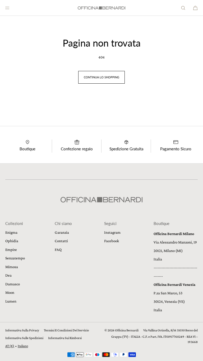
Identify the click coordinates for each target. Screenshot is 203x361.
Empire (11, 249)
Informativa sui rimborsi (65, 338)
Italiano (23, 346)
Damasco (12, 284)
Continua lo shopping (101, 77)
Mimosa (11, 267)
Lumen (10, 301)
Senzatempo (15, 258)
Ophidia (11, 241)
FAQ (58, 249)
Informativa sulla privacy (22, 330)
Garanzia (62, 232)
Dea (8, 275)
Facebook (111, 241)
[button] (183, 8)
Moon (9, 292)
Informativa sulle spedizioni (24, 338)
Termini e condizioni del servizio (66, 330)
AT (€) (9, 346)
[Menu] (11, 8)
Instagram (112, 232)
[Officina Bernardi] (101, 8)
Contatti (61, 241)
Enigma (11, 232)
